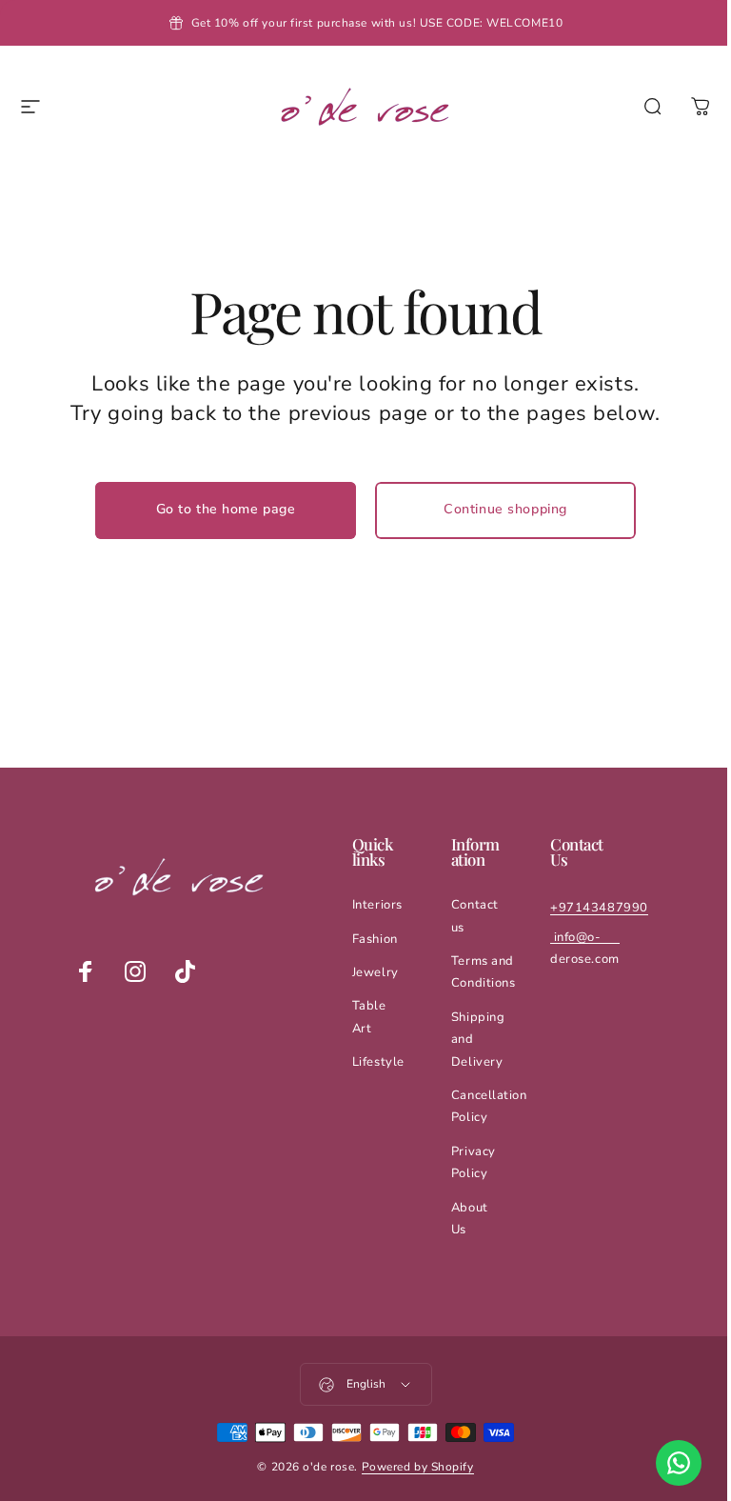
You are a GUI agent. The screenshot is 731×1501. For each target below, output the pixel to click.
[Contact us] (678, 1463)
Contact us (475, 915)
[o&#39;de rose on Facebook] (85, 971)
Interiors (377, 904)
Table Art (369, 1016)
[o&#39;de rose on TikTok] (184, 971)
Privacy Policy (473, 1162)
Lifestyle (378, 1062)
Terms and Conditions (483, 971)
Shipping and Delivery (477, 1040)
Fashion (375, 939)
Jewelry (375, 972)
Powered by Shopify (418, 1466)
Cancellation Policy (489, 1106)
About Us (469, 1218)
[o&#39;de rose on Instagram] (135, 971)
